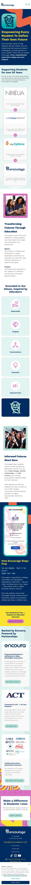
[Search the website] (26, 4)
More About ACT (11, 726)
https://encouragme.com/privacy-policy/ (15, 875)
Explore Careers (15, 815)
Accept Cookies (15, 882)
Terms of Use (16, 851)
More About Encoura (13, 681)
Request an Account (15, 621)
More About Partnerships (15, 780)
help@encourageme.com (15, 842)
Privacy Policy (15, 845)
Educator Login (16, 861)
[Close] (29, 864)
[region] (15, 873)
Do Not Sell (15, 848)
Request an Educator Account (16, 859)
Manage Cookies (15, 878)
